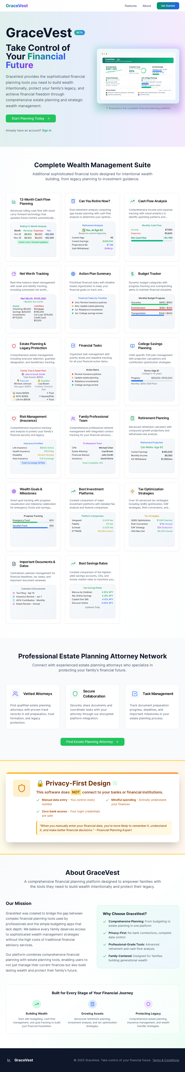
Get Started (168, 5)
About (147, 6)
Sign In (46, 130)
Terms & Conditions (165, 1060)
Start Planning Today (28, 118)
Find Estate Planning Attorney (89, 742)
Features (131, 6)
